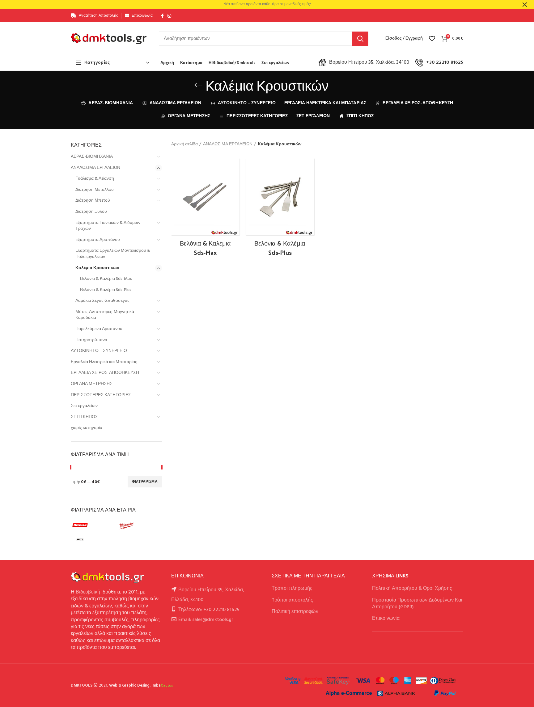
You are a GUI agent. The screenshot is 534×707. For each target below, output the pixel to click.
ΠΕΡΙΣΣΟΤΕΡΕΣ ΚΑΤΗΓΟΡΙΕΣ (101, 395)
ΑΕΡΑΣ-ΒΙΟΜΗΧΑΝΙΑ (92, 156)
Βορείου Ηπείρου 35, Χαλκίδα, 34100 (369, 62)
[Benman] (92, 526)
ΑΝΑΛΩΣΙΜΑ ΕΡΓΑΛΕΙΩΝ (95, 167)
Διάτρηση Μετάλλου (94, 189)
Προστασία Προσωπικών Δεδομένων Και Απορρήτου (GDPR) (417, 603)
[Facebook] (162, 16)
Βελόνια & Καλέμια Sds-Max (106, 278)
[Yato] (92, 539)
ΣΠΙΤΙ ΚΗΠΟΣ (84, 417)
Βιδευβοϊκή (88, 592)
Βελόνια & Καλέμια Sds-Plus (105, 290)
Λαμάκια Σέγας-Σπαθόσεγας (102, 300)
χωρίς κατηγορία (86, 427)
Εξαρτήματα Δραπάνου (97, 239)
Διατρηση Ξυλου (91, 211)
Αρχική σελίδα (184, 144)
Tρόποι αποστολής (292, 600)
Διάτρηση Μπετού (92, 200)
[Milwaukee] (138, 526)
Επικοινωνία (386, 619)
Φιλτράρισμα (145, 482)
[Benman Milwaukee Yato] (115, 533)
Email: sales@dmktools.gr (205, 620)
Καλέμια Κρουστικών (97, 268)
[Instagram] (169, 16)
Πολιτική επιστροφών (295, 612)
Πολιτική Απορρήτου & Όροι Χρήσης (412, 589)
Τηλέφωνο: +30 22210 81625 (208, 610)
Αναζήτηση (360, 39)
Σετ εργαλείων (84, 405)
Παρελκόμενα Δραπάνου (98, 328)
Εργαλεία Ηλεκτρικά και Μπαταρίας (104, 362)
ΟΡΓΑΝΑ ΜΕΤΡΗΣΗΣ (91, 384)
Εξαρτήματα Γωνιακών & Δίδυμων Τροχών (107, 226)
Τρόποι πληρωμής (292, 589)
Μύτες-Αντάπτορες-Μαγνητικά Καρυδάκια (104, 315)
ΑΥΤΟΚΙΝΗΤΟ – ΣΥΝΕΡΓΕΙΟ (99, 350)
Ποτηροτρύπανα (91, 340)
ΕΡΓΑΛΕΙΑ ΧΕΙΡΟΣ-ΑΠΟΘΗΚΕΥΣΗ (105, 372)
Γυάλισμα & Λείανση (94, 178)
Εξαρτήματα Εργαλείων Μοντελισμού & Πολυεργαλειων (112, 253)
